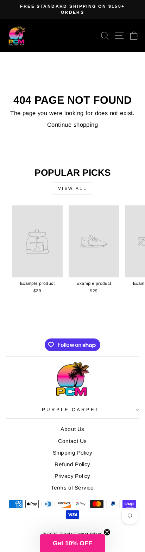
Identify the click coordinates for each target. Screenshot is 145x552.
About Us (72, 429)
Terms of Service (72, 488)
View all (72, 188)
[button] (72, 543)
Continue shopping (72, 124)
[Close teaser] (107, 532)
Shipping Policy (72, 453)
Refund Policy (72, 464)
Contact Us (72, 441)
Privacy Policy (72, 476)
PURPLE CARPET (71, 409)
